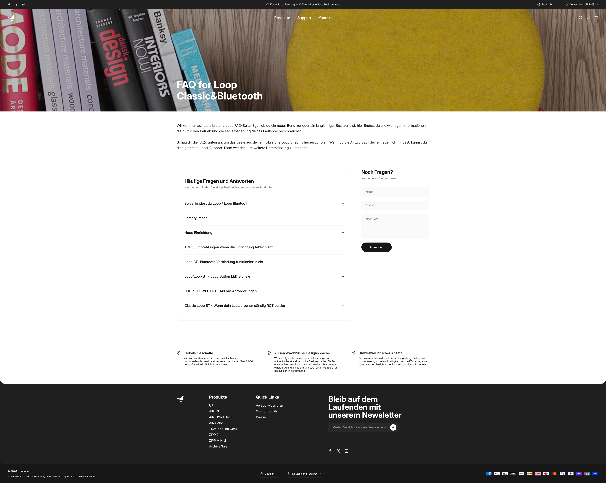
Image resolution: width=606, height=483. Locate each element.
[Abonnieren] (393, 427)
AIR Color (216, 423)
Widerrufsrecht (15, 476)
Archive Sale (218, 446)
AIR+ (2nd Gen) (220, 417)
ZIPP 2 (214, 435)
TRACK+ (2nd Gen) (223, 429)
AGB (49, 476)
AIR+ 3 (214, 411)
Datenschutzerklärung (34, 476)
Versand (57, 476)
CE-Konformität (267, 411)
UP (211, 405)
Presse (261, 417)
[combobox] (546, 4)
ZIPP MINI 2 (217, 440)
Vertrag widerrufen (269, 405)
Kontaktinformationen (85, 476)
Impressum (68, 476)
